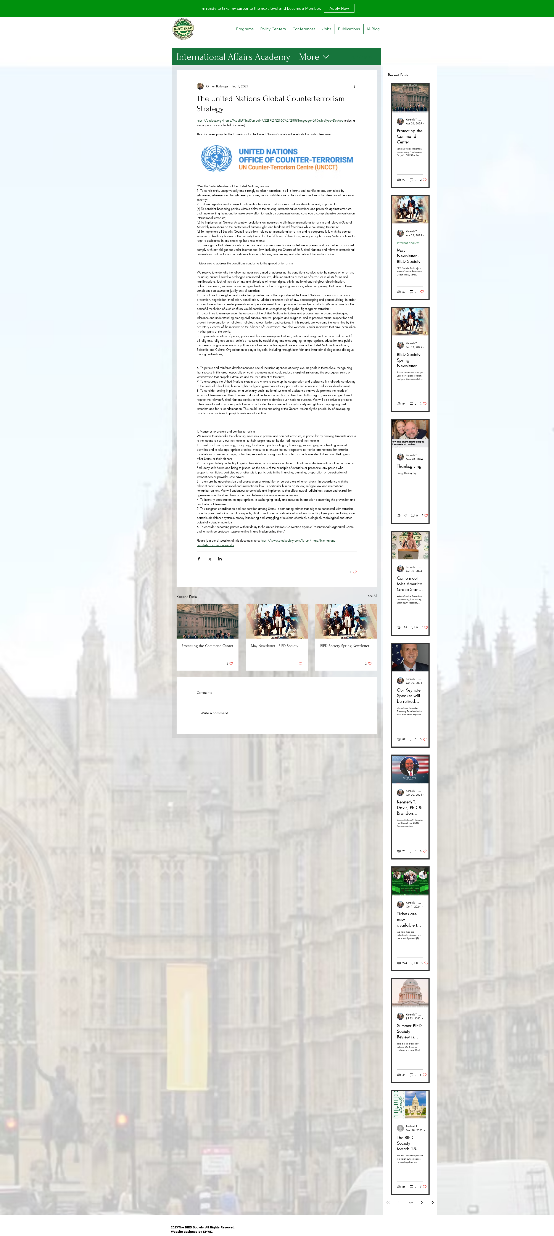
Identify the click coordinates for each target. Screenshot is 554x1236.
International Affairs (410, 243)
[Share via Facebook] (199, 559)
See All (372, 596)
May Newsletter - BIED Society (274, 646)
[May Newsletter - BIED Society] (277, 621)
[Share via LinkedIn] (220, 559)
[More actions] (354, 86)
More (309, 57)
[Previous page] (398, 1202)
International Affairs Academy (233, 57)
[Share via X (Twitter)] (209, 559)
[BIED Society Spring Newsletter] (346, 621)
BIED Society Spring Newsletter (344, 646)
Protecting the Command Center (207, 646)
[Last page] (432, 1202)
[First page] (388, 1202)
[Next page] (422, 1202)
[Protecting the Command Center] (207, 621)
